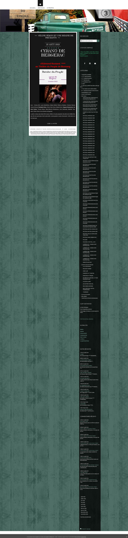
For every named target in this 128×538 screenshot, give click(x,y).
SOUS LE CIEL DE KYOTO (86, 409)
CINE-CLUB (85, 271)
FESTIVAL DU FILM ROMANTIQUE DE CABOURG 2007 (90, 194)
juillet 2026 (83, 498)
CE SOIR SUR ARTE (84, 378)
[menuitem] (33, 8)
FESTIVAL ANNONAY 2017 (89, 138)
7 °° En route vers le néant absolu (88, 88)
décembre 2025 (84, 512)
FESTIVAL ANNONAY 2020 (89, 145)
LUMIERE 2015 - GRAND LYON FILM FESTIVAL (89, 245)
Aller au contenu (5, 1)
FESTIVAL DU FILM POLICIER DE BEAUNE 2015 (90, 183)
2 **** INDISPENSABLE (86, 78)
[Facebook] (84, 63)
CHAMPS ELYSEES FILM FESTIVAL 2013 (90, 113)
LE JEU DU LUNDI (87, 281)
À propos (50, 8)
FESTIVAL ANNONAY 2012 (89, 127)
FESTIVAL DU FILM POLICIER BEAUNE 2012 (89, 165)
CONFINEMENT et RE (86, 92)
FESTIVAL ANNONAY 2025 (89, 154)
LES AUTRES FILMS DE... (88, 283)
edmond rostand (57, 131)
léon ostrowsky (41, 134)
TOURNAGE (85, 292)
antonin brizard (68, 132)
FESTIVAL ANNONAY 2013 (89, 129)
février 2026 (83, 508)
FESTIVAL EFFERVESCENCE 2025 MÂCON (90, 215)
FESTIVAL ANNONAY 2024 (89, 152)
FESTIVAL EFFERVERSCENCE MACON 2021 (90, 201)
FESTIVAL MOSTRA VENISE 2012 (90, 229)
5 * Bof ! (83, 83)
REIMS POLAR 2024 (87, 262)
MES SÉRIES (84, 296)
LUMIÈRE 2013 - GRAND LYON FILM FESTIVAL (89, 255)
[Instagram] (90, 63)
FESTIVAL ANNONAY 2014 (89, 131)
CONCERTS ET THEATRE (41, 129)
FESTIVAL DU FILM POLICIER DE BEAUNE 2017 (90, 190)
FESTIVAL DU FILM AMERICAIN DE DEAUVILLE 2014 (90, 161)
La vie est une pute (85, 294)
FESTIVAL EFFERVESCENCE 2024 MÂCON (90, 212)
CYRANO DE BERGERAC (53, 52)
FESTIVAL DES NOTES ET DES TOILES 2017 (89, 158)
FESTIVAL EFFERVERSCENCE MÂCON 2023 (90, 204)
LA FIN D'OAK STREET (85, 360)
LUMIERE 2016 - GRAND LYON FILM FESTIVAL (89, 248)
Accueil (33, 8)
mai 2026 (83, 502)
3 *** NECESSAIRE (85, 80)
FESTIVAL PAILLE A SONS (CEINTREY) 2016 (90, 234)
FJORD (82, 354)
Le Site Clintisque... (84, 307)
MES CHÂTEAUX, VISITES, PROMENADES (88, 289)
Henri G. (82, 428)
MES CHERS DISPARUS (88, 286)
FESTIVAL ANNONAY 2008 (89, 118)
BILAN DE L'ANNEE (87, 268)
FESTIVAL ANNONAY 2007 (89, 115)
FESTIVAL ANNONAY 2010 (89, 122)
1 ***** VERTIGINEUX (86, 76)
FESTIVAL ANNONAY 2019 (89, 143)
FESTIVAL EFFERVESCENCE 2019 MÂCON (90, 208)
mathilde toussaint (50, 134)
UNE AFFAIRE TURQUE (85, 372)
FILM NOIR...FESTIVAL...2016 (89, 241)
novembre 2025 (84, 514)
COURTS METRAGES (86, 94)
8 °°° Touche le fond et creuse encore (89, 90)
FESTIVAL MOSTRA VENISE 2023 (90, 231)
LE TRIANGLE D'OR (85, 385)
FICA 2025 (85, 239)
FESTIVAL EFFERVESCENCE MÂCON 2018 (90, 219)
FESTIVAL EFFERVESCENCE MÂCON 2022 (90, 222)
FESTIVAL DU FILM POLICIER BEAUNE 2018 (89, 172)
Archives (41, 8)
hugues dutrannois (48, 133)
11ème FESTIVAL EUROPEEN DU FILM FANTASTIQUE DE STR (90, 102)
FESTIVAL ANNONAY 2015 (89, 134)
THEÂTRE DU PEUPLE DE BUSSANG (54, 129)
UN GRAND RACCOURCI (86, 365)
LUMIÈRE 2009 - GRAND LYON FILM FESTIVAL (89, 252)
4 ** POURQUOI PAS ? (86, 81)
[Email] (40, 3)
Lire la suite (52, 123)
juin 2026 (83, 500)
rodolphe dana (65, 131)
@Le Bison (82, 486)
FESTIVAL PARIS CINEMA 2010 (89, 237)
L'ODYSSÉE (83, 403)
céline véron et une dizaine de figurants (65, 134)
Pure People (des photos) (86, 309)
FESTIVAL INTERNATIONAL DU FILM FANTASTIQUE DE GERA (90, 226)
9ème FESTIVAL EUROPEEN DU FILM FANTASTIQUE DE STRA (90, 109)
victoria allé (72, 131)
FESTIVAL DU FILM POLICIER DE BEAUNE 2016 (90, 186)
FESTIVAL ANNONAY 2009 (89, 120)
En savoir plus (83, 536)
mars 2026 (83, 506)
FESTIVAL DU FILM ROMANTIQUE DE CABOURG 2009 (90, 197)
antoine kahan (56, 133)
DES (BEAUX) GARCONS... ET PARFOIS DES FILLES (90, 278)
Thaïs (81, 472)
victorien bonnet (60, 132)
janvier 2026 (83, 510)
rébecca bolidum (51, 132)
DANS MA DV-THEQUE (88, 275)
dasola (81, 421)
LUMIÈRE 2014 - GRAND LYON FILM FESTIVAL (89, 259)
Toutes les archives (85, 517)
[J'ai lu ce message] (126, 536)
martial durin (40, 133)
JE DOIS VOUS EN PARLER (87, 264)
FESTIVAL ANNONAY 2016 (89, 136)
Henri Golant (83, 337)
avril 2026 (83, 504)
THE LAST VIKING (84, 396)
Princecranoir (83, 443)
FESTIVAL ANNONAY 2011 (89, 124)
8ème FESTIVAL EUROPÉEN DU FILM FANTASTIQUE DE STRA (90, 105)
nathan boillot (43, 132)
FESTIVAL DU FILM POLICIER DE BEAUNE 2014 (90, 179)
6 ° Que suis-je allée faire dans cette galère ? (89, 86)
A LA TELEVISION (87, 266)
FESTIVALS (83, 96)
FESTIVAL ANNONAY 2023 (89, 150)
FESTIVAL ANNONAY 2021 (89, 147)
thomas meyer (64, 133)
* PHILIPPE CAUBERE (86, 74)
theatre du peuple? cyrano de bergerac (42, 131)
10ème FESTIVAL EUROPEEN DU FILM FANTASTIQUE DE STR (90, 98)
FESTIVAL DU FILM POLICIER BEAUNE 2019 (89, 176)
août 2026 (83, 496)
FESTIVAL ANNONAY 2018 (89, 141)
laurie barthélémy (34, 132)
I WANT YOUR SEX (84, 391)
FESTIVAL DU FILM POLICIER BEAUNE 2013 (89, 168)
